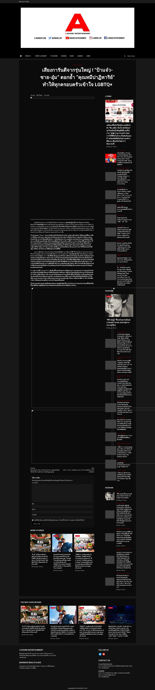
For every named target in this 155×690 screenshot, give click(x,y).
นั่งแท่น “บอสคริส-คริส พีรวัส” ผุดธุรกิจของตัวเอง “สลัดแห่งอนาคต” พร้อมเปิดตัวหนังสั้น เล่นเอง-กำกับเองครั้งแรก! (124, 247)
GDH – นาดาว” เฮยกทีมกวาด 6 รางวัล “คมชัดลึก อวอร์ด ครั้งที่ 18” (78, 470)
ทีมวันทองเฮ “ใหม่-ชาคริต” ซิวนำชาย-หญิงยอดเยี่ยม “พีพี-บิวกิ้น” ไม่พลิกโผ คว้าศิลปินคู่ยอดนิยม (45, 470)
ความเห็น (35, 482)
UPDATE (27, 56)
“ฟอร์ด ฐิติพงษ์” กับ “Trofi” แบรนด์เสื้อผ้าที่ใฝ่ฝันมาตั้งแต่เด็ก (124, 437)
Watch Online (131, 56)
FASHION (63, 56)
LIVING (88, 56)
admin (33, 95)
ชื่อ (33, 504)
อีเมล (34, 509)
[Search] (125, 56)
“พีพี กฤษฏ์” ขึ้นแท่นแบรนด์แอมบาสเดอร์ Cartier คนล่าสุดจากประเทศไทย (118, 322)
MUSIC (72, 56)
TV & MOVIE (54, 56)
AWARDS (80, 56)
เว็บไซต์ (34, 514)
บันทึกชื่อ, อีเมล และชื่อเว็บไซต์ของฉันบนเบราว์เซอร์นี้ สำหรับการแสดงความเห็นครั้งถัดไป (59, 520)
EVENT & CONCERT (41, 56)
